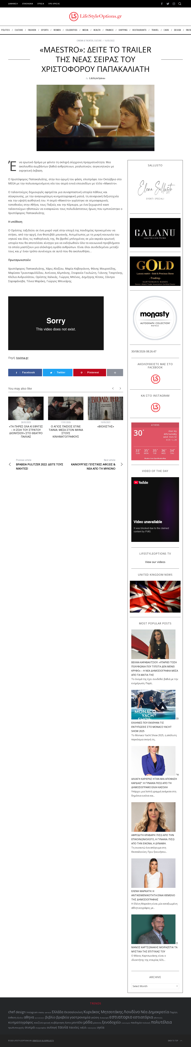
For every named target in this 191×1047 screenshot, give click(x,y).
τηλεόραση (91, 1028)
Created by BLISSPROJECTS (43, 1041)
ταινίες (74, 1027)
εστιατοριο (120, 1017)
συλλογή (52, 1027)
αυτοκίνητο (39, 1018)
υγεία (100, 1027)
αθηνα (29, 1017)
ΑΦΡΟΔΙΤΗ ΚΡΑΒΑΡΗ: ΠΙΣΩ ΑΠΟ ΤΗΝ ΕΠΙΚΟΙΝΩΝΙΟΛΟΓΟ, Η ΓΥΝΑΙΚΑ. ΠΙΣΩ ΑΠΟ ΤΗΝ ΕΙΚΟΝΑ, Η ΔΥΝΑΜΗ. (152, 839)
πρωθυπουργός (16, 1027)
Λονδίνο (132, 1011)
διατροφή (104, 1018)
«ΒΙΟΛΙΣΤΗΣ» (105, 426)
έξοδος (20, 1018)
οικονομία (125, 1023)
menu (41, 1012)
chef (11, 1012)
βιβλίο (50, 1017)
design (21, 1012)
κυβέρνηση (57, 1022)
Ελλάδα (57, 1012)
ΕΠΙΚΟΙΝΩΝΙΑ (27, 4)
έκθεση (12, 1017)
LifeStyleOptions (97, 78)
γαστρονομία (80, 1017)
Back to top (173, 1041)
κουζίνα (38, 1022)
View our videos (155, 562)
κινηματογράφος (20, 1022)
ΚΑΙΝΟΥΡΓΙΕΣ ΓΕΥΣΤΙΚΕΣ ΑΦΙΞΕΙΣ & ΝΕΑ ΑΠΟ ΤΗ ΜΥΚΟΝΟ (93, 464)
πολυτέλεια (161, 1022)
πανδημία (136, 1022)
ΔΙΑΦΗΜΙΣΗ (13, 4)
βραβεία (62, 1017)
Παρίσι (174, 1012)
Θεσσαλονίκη (73, 1012)
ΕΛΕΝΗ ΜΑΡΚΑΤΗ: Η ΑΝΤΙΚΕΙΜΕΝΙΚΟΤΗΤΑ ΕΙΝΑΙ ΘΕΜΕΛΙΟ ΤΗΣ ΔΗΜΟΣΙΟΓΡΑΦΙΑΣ (153, 895)
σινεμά (30, 1027)
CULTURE (98, 40)
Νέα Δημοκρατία (155, 1011)
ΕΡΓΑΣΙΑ (40, 4)
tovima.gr (22, 358)
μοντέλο (77, 1022)
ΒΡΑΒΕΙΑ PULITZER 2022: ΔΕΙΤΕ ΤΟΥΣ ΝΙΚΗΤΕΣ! (39, 464)
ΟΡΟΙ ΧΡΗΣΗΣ (54, 4)
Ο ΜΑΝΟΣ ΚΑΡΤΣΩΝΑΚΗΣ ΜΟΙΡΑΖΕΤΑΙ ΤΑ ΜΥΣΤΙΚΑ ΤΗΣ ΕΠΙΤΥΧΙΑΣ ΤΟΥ (154, 947)
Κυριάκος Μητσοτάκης (103, 1011)
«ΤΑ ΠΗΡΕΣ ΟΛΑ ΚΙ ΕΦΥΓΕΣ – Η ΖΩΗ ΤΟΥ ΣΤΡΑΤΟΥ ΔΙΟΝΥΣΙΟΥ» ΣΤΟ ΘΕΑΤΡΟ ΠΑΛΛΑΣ (26, 431)
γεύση (95, 1017)
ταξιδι (83, 1027)
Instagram (32, 1012)
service (48, 1012)
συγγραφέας (40, 1028)
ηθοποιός (158, 1018)
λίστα (68, 1022)
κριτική (46, 1022)
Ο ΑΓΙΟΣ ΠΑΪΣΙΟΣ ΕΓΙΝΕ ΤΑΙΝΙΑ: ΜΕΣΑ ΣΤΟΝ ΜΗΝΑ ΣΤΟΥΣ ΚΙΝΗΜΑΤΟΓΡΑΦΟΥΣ (66, 431)
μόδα (87, 1022)
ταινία (63, 1027)
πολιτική (146, 1022)
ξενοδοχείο (111, 1022)
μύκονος (97, 1022)
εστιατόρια (143, 1017)
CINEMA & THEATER (85, 40)
